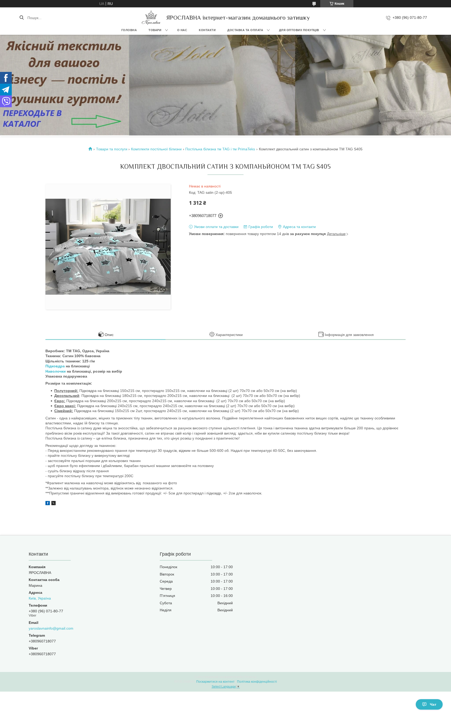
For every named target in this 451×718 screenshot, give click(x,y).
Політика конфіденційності (257, 681)
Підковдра (55, 366)
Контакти (207, 30)
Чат (433, 704)
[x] (53, 504)
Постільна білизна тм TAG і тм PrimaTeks (220, 149)
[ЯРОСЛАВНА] (151, 17)
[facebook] (47, 504)
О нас (182, 30)
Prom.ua (251, 677)
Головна (129, 30)
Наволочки (55, 371)
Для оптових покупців (299, 30)
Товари (155, 30)
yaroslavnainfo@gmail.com (51, 628)
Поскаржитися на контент (215, 681)
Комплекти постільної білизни (156, 149)
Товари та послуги (111, 149)
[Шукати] (21, 17)
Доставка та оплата (245, 30)
